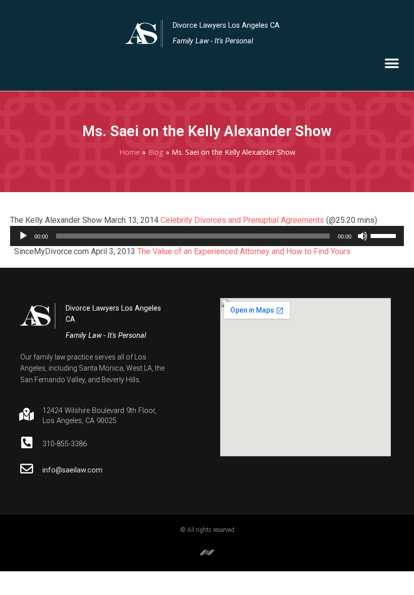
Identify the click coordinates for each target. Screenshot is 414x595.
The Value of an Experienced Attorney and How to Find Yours (243, 251)
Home (129, 152)
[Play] (23, 236)
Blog (156, 152)
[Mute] (362, 236)
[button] (391, 63)
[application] (207, 236)
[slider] (385, 235)
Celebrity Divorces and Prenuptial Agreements (242, 220)
